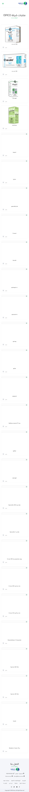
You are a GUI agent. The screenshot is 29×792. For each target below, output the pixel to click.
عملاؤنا (16, 783)
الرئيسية (24, 781)
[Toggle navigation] (2, 4)
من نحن (10, 783)
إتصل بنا (5, 783)
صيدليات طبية (6, 781)
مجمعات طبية (22, 783)
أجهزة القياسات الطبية (15, 781)
